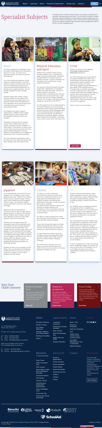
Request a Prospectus (73, 326)
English (84, 427)
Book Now (29, 305)
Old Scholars (40, 378)
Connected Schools (42, 376)
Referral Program (75, 346)
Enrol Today (92, 380)
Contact (74, 353)
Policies (55, 379)
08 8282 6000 (14, 336)
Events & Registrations (57, 358)
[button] (37, 3)
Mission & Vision (41, 325)
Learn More (75, 146)
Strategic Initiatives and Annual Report (42, 332)
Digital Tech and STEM (58, 338)
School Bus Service (59, 372)
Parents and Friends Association (42, 397)
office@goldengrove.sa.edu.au (18, 340)
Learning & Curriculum (56, 323)
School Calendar (58, 362)
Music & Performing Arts (59, 334)
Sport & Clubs (57, 331)
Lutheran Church (41, 381)
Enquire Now (56, 305)
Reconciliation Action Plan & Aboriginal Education (42, 371)
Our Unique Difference (40, 328)
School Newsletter (59, 369)
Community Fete (41, 393)
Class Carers (40, 360)
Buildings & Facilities (43, 336)
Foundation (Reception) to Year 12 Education (76, 341)
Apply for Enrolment (76, 329)
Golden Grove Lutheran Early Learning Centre (75, 335)
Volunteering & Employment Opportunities (41, 385)
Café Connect (40, 367)
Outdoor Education (59, 342)
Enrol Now (82, 305)
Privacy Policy (6, 424)
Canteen (55, 377)
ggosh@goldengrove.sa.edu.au (20, 351)
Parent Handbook (58, 364)
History (38, 338)
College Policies (44, 422)
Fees (71, 332)
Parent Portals (57, 367)
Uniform (55, 374)
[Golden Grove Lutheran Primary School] (10, 3)
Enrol (94, 4)
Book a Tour (74, 322)
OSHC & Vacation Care (42, 363)
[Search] (100, 3)
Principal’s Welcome (42, 322)
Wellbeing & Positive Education (60, 327)
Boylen (98, 422)
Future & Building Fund (41, 390)
